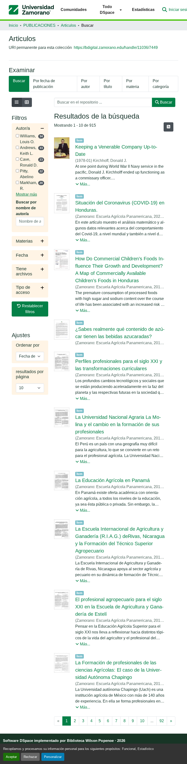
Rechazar (30, 757)
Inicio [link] (13, 25)
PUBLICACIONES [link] (39, 25)
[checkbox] (17, 135)
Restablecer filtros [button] (32, 309)
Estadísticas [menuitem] (143, 10)
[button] (31, 10)
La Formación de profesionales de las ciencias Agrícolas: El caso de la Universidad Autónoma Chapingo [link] (118, 670)
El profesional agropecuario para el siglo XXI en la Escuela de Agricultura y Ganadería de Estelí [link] (119, 607)
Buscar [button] (165, 102)
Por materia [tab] (132, 84)
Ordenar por (27, 345)
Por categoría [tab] (161, 84)
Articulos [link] (68, 25)
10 (142, 721)
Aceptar (11, 757)
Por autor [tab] (85, 84)
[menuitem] (109, 9)
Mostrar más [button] (26, 194)
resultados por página (30, 374)
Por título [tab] (108, 84)
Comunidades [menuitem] (74, 10)
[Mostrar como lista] (17, 102)
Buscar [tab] (19, 81)
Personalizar (53, 757)
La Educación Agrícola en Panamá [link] (112, 480)
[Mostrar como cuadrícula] (27, 102)
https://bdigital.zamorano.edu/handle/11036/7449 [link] (116, 47)
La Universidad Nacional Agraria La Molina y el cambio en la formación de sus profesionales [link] (118, 424)
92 (161, 721)
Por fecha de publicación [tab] (44, 84)
